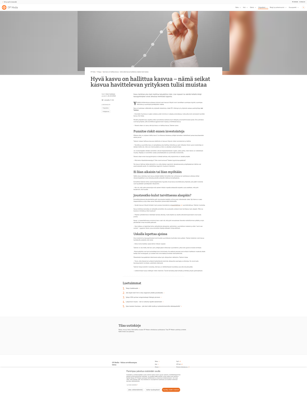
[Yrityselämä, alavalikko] (267, 7)
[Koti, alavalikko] (247, 7)
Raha (237, 7)
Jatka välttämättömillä (135, 390)
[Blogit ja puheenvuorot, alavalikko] (286, 7)
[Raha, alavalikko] (240, 7)
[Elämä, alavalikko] (255, 7)
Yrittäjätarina (106, 111)
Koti (244, 7)
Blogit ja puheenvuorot (277, 7)
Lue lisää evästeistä (132, 385)
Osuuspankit (292, 7)
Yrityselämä (261, 7)
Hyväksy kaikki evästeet (171, 390)
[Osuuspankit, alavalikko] (298, 7)
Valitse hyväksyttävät (153, 390)
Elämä (252, 7)
